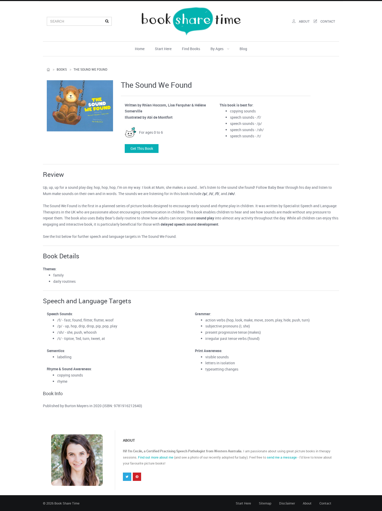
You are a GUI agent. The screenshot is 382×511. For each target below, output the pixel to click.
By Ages (217, 48)
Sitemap (265, 503)
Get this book (141, 148)
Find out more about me (155, 457)
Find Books (191, 48)
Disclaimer (287, 503)
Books (62, 69)
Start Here (163, 48)
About (307, 503)
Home (139, 48)
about (304, 21)
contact (327, 21)
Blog (243, 48)
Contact (325, 503)
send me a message (282, 457)
